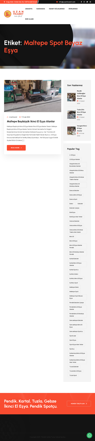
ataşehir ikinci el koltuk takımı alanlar (76, 178)
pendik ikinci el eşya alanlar (75, 308)
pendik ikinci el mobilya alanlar (76, 315)
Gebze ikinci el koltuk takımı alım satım (76, 231)
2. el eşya (72, 155)
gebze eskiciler (74, 221)
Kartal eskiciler (74, 259)
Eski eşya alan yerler (75, 217)
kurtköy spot (73, 283)
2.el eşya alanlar (74, 159)
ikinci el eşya (73, 241)
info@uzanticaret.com (67, 2)
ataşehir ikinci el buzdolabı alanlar (75, 165)
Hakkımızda (40, 9)
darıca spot (73, 199)
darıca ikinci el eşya (75, 195)
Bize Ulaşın (29, 19)
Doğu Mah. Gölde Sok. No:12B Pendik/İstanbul (22, 2)
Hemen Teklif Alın (78, 403)
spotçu (71, 349)
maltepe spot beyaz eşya (76, 297)
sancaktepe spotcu (76, 331)
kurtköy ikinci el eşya (75, 278)
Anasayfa (28, 9)
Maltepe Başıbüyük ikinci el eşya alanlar (31, 121)
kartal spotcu (73, 270)
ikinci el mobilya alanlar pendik (76, 253)
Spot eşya (72, 340)
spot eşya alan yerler (76, 344)
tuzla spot (73, 375)
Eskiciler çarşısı (74, 208)
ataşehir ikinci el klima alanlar (76, 171)
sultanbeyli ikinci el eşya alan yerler (77, 361)
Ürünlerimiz (73, 9)
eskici (71, 204)
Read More (15, 148)
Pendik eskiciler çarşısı (76, 303)
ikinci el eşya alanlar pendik (75, 246)
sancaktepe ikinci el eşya (75, 326)
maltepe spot (73, 291)
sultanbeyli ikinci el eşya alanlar (77, 354)
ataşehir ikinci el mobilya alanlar (74, 185)
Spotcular (72, 336)
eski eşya (72, 212)
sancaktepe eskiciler (76, 320)
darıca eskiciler (74, 190)
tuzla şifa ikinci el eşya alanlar (81, 112)
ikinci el (71, 236)
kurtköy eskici (73, 274)
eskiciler (80, 204)
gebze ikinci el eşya (75, 225)
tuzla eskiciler (74, 367)
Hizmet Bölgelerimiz (57, 9)
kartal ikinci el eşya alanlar (75, 264)
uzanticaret (13, 117)
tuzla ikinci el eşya (75, 371)
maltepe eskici (74, 287)
